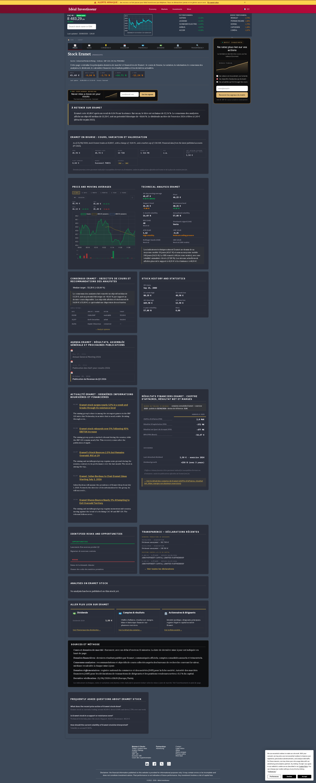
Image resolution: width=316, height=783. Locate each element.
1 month (94, 193)
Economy (152, 9)
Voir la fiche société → (173, 630)
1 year (113, 193)
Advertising (160, 748)
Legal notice (180, 748)
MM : (79, 197)
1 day (76, 193)
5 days (84, 193)
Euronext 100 (136, 756)
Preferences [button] (272, 772)
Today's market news (139, 748)
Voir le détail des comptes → (130, 630)
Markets (164, 9)
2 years (123, 193)
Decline (289, 776)
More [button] (189, 9)
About (178, 750)
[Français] (245, 9)
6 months (104, 193)
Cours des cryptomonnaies (141, 758)
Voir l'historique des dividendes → (87, 630)
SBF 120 (135, 754)
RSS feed (179, 756)
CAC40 (134, 752)
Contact (178, 746)
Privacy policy (181, 754)
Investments (177, 9)
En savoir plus (213, 2)
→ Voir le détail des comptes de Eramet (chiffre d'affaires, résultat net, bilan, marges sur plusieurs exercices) (173, 482)
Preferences (274, 776)
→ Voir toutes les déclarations (159, 569)
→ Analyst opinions (102, 329)
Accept (304, 776)
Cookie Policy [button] (303, 766)
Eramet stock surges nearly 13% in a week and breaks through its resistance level (103, 406)
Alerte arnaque (181, 752)
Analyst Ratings (137, 750)
